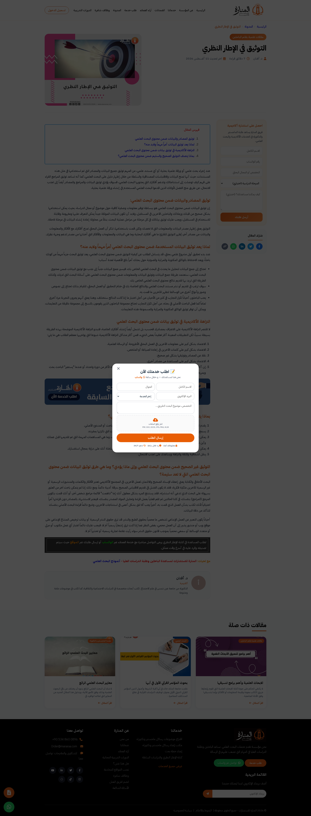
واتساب (138, 377)
